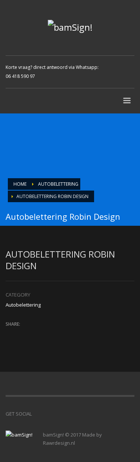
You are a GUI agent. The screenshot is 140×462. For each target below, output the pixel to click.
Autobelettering (58, 184)
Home (20, 184)
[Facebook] (114, 66)
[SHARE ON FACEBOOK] (24, 334)
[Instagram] (114, 77)
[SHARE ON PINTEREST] (50, 334)
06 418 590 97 (20, 76)
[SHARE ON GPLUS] (37, 334)
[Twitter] (125, 66)
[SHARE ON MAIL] (63, 334)
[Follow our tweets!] (48, 413)
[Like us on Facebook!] (37, 413)
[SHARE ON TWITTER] (11, 334)
